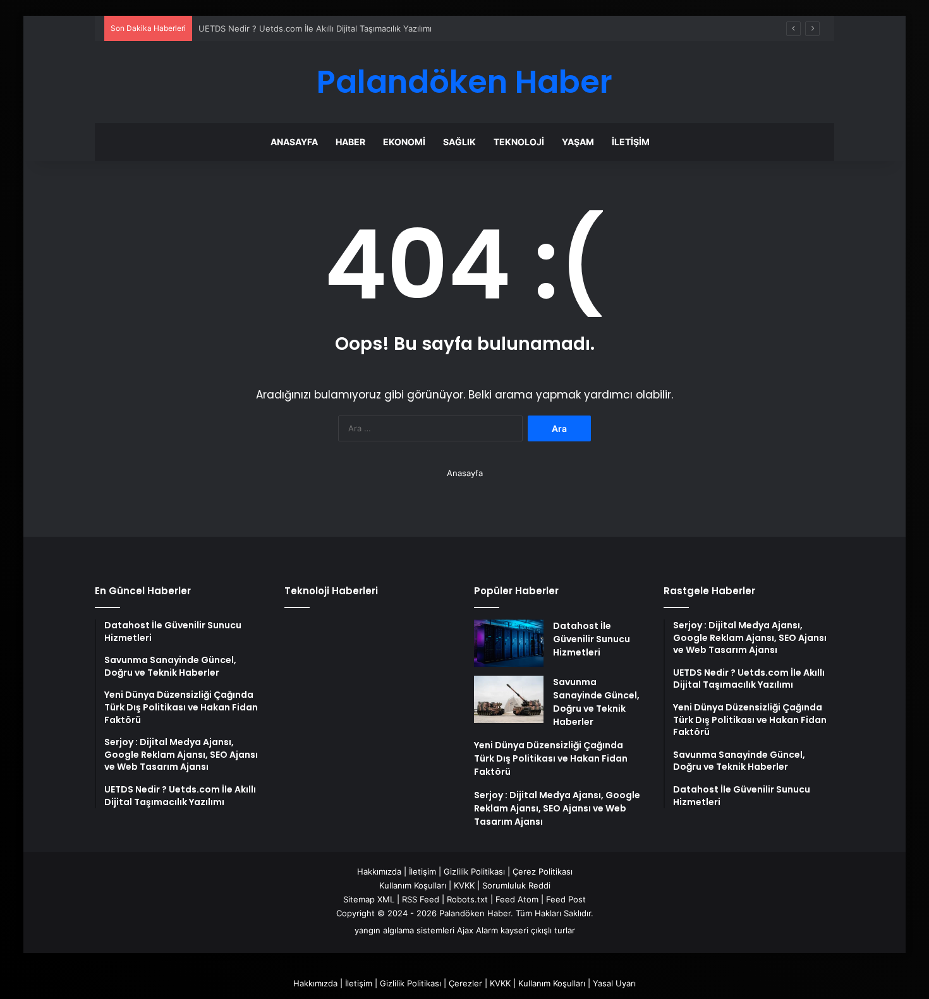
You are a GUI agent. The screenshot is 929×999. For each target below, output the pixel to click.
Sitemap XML (368, 899)
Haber (350, 141)
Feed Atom (516, 899)
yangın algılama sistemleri (404, 930)
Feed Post (566, 899)
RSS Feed (420, 899)
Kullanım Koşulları (412, 885)
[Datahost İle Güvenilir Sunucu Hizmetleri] (508, 643)
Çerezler (465, 983)
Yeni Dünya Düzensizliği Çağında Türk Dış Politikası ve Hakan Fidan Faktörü (551, 758)
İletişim (631, 141)
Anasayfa (294, 141)
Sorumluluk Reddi (516, 885)
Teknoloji (519, 141)
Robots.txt (467, 899)
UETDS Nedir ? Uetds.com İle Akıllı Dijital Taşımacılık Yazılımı (315, 28)
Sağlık (459, 141)
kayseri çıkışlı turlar (538, 930)
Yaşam (578, 141)
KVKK (464, 885)
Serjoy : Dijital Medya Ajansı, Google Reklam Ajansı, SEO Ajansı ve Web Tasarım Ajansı (557, 808)
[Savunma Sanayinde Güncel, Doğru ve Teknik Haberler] (508, 699)
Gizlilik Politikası (474, 871)
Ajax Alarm (477, 930)
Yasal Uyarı (614, 983)
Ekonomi (404, 141)
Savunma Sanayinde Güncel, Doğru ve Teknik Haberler (596, 702)
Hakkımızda (379, 871)
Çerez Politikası (543, 871)
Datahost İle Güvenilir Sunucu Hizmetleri (591, 639)
